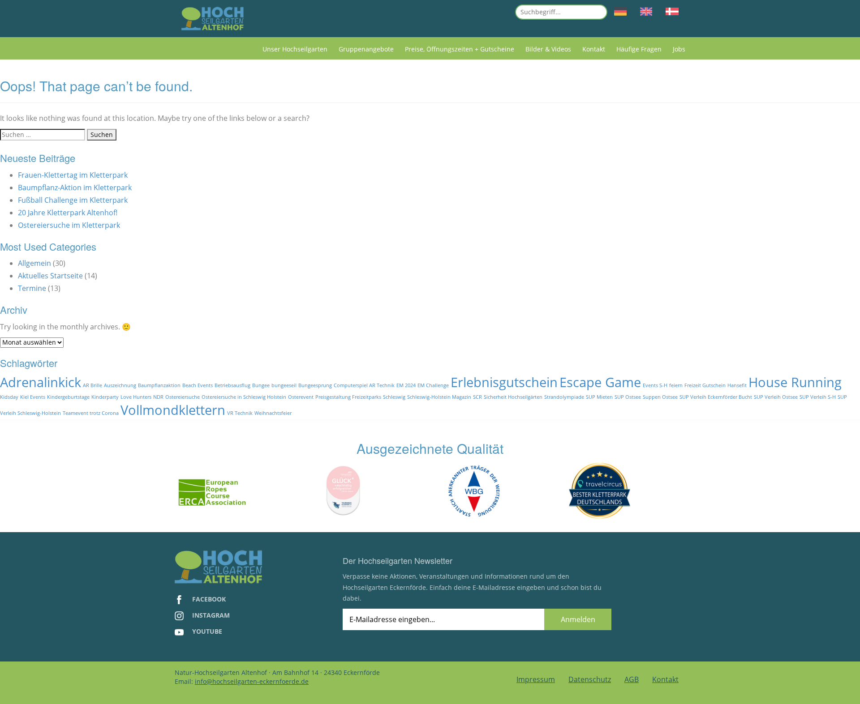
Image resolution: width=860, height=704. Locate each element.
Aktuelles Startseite (50, 276)
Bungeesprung (315, 385)
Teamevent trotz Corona (91, 413)
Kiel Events (32, 397)
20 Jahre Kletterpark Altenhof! (67, 213)
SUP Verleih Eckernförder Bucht (715, 397)
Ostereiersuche (182, 397)
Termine (32, 288)
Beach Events (197, 385)
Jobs (679, 49)
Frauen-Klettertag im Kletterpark (73, 175)
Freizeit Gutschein (705, 385)
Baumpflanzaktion (159, 385)
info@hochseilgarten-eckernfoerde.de (252, 681)
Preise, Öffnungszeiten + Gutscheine (459, 49)
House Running (795, 382)
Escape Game (600, 382)
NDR (158, 397)
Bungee (261, 385)
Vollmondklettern (172, 410)
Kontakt (593, 49)
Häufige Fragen (639, 49)
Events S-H (655, 385)
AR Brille (92, 385)
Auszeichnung (120, 385)
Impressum (535, 679)
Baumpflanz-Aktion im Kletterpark (75, 187)
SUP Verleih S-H (818, 397)
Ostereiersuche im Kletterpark (69, 225)
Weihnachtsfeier (273, 413)
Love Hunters (135, 397)
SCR (477, 397)
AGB (631, 679)
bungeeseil (284, 385)
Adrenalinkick (40, 382)
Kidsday (9, 397)
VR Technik (240, 413)
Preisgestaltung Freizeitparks (348, 397)
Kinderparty (105, 397)
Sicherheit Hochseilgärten (513, 397)
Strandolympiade (564, 397)
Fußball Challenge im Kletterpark (73, 200)
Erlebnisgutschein (504, 382)
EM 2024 (406, 385)
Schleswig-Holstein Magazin (439, 397)
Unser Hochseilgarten (294, 49)
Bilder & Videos (548, 49)
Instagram (210, 615)
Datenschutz (589, 679)
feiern (676, 385)
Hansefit (737, 385)
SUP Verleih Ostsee (776, 397)
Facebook (208, 599)
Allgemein (34, 263)
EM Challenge (433, 385)
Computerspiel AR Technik (364, 385)
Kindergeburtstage (68, 397)
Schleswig (394, 397)
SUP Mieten (599, 397)
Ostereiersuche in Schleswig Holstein (244, 397)
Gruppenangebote (366, 49)
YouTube (206, 631)
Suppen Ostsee (660, 397)
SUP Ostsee (628, 397)
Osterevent (301, 397)
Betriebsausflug (232, 385)
